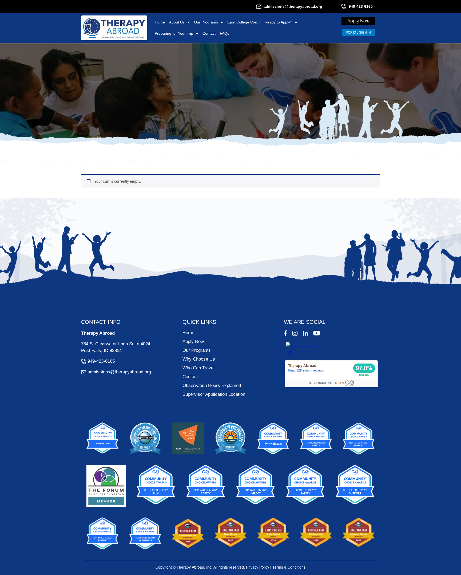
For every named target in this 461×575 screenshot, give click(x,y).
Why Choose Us (198, 359)
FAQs (224, 33)
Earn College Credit (243, 22)
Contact (209, 33)
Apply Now (193, 341)
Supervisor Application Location (213, 394)
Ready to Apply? (278, 22)
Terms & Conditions (288, 567)
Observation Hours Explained (211, 385)
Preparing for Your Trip (174, 33)
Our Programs (206, 22)
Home (160, 22)
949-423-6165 (361, 6)
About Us (177, 22)
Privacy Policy (257, 567)
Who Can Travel (198, 367)
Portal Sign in (358, 32)
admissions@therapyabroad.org (293, 6)
